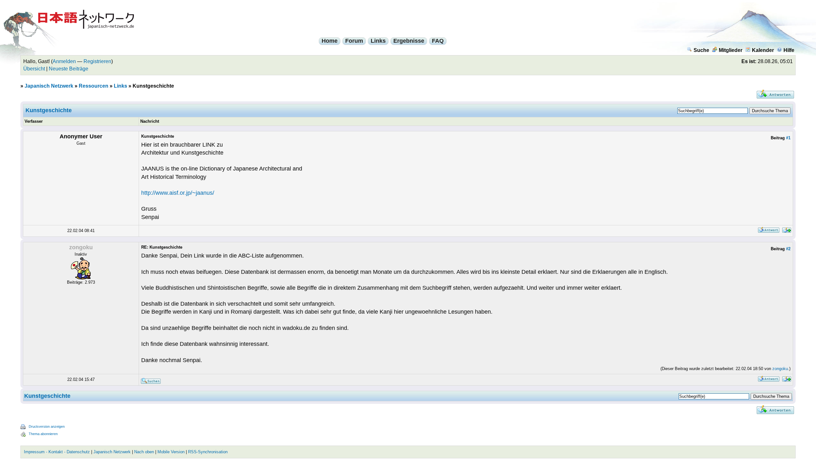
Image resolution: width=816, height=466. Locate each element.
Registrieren (97, 61)
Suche (701, 50)
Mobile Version (171, 451)
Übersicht (34, 68)
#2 (788, 248)
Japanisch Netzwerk (49, 86)
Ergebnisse (408, 41)
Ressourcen (93, 86)
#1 (788, 137)
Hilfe (788, 50)
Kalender (763, 50)
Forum (354, 41)
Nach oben (144, 451)
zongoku (780, 368)
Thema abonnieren (43, 434)
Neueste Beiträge (68, 68)
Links (378, 41)
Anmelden (64, 61)
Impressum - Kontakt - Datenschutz (57, 451)
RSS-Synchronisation (208, 451)
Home (330, 41)
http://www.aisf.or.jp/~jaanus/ (177, 193)
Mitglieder (730, 50)
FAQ (438, 41)
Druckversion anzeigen (47, 426)
